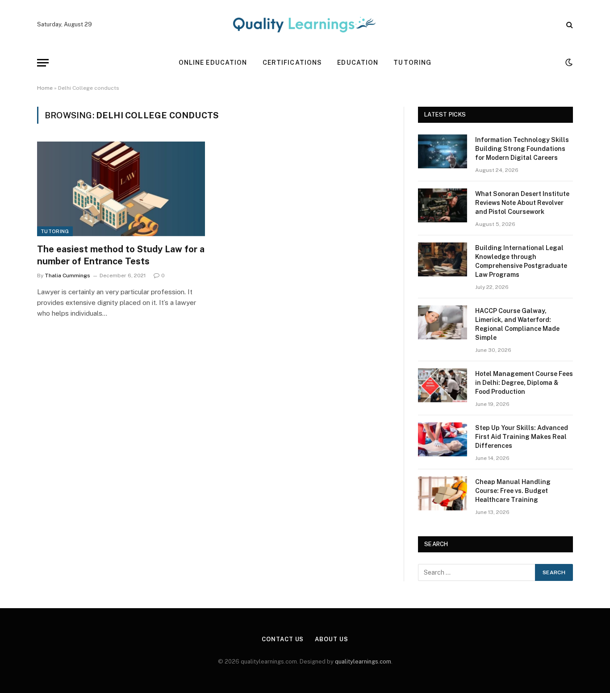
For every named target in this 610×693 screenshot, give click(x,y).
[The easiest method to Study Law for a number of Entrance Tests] (121, 189)
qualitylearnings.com (363, 661)
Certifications (292, 62)
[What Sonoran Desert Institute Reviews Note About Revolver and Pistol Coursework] (442, 205)
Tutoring (412, 62)
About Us (331, 639)
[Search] (568, 25)
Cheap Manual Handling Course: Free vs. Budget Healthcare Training (513, 490)
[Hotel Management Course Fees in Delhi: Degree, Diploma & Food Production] (442, 385)
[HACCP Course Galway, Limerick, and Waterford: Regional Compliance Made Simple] (442, 322)
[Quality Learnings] (305, 24)
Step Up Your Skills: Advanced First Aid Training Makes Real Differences (521, 436)
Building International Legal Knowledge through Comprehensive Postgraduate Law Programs (521, 261)
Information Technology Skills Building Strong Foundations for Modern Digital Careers (522, 148)
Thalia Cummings (67, 275)
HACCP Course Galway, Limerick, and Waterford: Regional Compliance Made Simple (517, 324)
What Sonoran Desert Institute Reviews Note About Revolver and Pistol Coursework (522, 202)
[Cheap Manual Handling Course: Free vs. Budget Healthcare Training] (442, 493)
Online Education (213, 62)
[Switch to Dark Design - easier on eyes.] (568, 62)
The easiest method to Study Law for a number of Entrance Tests (121, 255)
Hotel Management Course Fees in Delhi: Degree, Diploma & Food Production (524, 382)
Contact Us (283, 639)
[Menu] (43, 63)
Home (45, 88)
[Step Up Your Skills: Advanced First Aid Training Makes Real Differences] (442, 439)
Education (357, 62)
